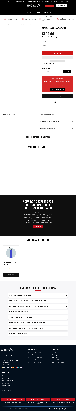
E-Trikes (40, 10)
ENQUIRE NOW (57, 96)
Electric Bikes (29, 10)
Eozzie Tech (29, 12)
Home (4, 24)
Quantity (44, 45)
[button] (57, 57)
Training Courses (57, 355)
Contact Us (47, 12)
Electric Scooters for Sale (34, 352)
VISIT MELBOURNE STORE (14, 399)
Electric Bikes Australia (33, 355)
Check (66, 71)
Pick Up (54, 357)
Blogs (3, 375)
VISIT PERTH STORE (39, 399)
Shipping (54, 37)
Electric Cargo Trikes (33, 360)
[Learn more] (46, 41)
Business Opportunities (8, 393)
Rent (38, 12)
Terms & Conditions (7, 380)
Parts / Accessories (61, 10)
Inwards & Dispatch (57, 360)
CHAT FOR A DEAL (59, 89)
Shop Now (38, 226)
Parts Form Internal (58, 362)
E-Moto (48, 10)
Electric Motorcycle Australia (35, 357)
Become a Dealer (6, 390)
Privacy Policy (5, 378)
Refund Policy (5, 383)
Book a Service (61, 5)
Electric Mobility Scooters (34, 362)
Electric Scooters (14, 10)
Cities (3, 388)
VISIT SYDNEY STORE (63, 399)
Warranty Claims (6, 385)
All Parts (10, 24)
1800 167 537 (50, 6)
